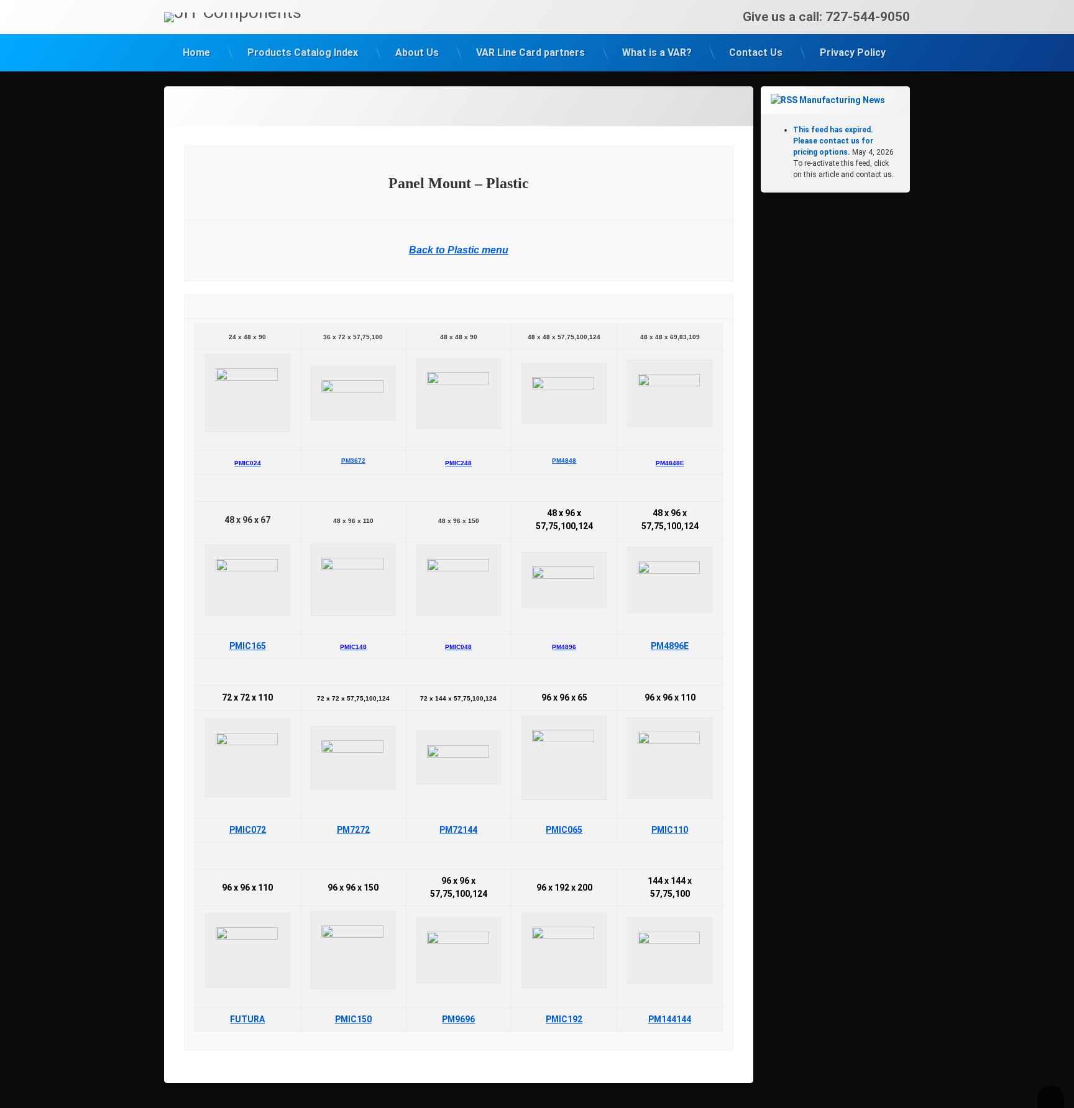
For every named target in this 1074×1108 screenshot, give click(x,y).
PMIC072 (247, 830)
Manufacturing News (842, 100)
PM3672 (353, 460)
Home (196, 52)
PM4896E (670, 646)
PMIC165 (247, 646)
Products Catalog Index (302, 52)
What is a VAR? (657, 52)
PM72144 (458, 830)
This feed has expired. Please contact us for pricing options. (833, 141)
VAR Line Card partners (530, 52)
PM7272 (353, 830)
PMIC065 (564, 830)
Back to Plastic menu (458, 250)
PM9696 (458, 1019)
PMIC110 (669, 830)
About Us (417, 52)
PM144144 (669, 1019)
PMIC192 (564, 1019)
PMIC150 (353, 1019)
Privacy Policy (853, 52)
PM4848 (564, 460)
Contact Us (756, 52)
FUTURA (247, 1019)
